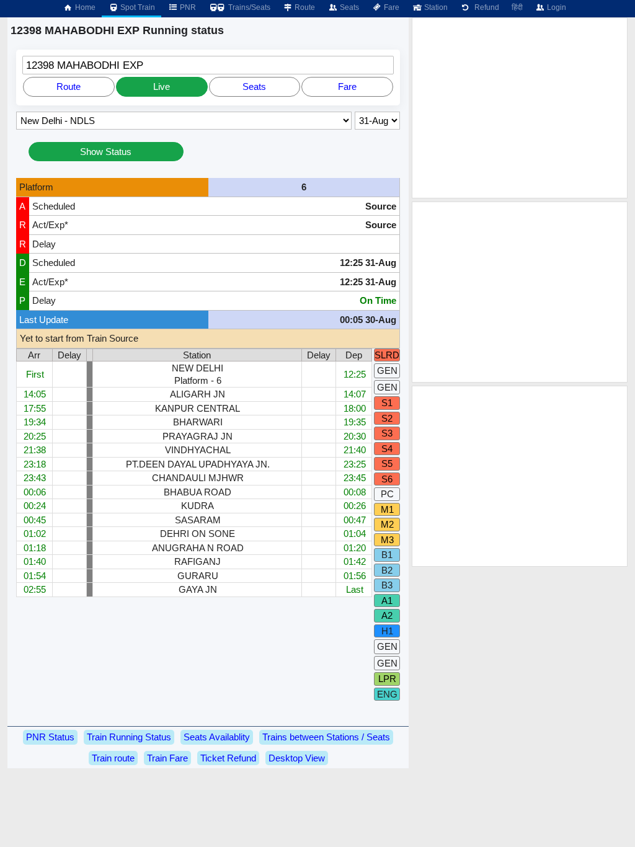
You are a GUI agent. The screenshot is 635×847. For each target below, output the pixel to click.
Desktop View (297, 758)
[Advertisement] (519, 108)
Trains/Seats (248, 7)
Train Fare (167, 758)
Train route (113, 758)
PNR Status (50, 737)
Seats (348, 7)
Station (435, 7)
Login (555, 7)
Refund (485, 7)
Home (84, 7)
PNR (187, 7)
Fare (390, 7)
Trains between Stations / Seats (326, 737)
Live (161, 86)
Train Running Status (129, 737)
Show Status (105, 151)
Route (304, 7)
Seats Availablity (217, 737)
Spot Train (136, 7)
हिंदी (517, 7)
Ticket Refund (228, 758)
